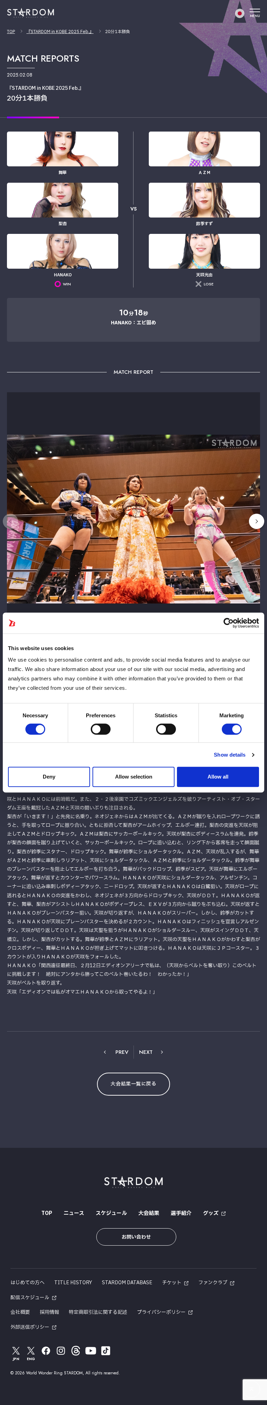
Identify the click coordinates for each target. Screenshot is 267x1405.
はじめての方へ (27, 1282)
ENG (31, 1358)
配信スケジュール (29, 1297)
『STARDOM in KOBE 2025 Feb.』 (60, 32)
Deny (49, 777)
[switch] (101, 729)
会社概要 (20, 1312)
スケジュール (111, 1213)
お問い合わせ (136, 1237)
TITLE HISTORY (73, 1282)
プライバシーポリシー (161, 1312)
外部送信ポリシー (29, 1327)
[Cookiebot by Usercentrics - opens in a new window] (228, 623)
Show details (229, 755)
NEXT (146, 1052)
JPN (16, 1358)
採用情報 (49, 1312)
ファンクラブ (212, 1282)
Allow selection (133, 777)
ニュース (74, 1213)
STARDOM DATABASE (127, 1282)
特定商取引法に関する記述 (98, 1312)
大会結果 (148, 1213)
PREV (121, 1052)
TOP (11, 32)
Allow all (218, 777)
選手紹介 (181, 1213)
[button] (256, 521)
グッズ (211, 1213)
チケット (171, 1282)
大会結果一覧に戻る (133, 1084)
